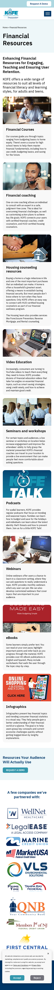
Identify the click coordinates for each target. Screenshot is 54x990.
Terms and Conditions (20, 965)
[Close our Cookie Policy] (48, 953)
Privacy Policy (36, 965)
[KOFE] (11, 14)
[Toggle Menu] (47, 13)
